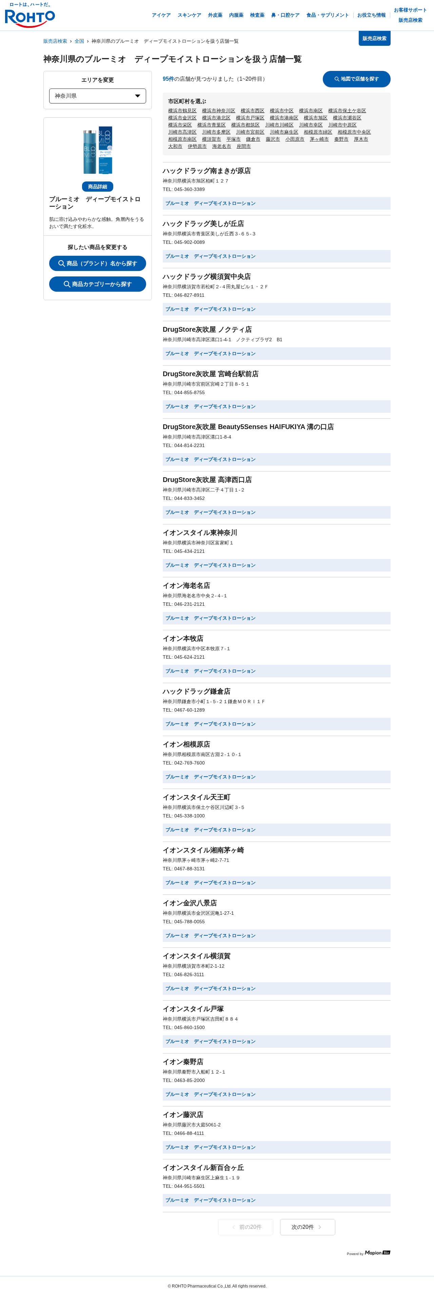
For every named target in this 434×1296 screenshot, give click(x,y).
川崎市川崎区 (279, 125)
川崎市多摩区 (216, 132)
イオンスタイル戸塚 (193, 1008)
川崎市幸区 (311, 125)
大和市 (175, 146)
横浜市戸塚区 (250, 117)
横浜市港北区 (216, 117)
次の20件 (303, 1227)
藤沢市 (273, 139)
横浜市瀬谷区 (347, 117)
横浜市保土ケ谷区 (347, 110)
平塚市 (233, 139)
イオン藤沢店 (183, 1114)
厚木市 (361, 139)
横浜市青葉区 (211, 125)
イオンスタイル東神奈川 (200, 532)
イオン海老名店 (186, 585)
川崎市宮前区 (250, 132)
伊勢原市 (197, 146)
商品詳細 (97, 186)
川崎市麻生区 (284, 132)
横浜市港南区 (284, 117)
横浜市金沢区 (182, 117)
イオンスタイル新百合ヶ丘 (203, 1167)
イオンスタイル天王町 (197, 797)
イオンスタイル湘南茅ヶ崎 (203, 850)
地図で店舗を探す (360, 78)
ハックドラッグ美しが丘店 (203, 223)
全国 (79, 41)
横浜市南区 (311, 110)
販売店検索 (55, 41)
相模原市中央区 (354, 132)
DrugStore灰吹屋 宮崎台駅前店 (211, 374)
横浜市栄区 (180, 125)
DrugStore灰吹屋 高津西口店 (207, 479)
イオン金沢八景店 (190, 903)
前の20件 (250, 1227)
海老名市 (221, 146)
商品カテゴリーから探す (102, 284)
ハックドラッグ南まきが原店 (207, 170)
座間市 (244, 146)
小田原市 (294, 139)
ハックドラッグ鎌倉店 (197, 691)
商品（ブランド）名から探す (102, 263)
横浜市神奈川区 (218, 110)
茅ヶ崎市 (319, 139)
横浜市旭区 (316, 117)
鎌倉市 (253, 139)
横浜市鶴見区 (182, 110)
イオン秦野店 (183, 1061)
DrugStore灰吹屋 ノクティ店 (207, 329)
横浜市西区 (252, 110)
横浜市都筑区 (245, 125)
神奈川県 (66, 96)
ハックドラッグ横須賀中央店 (207, 276)
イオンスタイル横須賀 (197, 956)
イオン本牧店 (183, 638)
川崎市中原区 (342, 125)
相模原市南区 (182, 139)
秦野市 (341, 139)
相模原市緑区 (318, 132)
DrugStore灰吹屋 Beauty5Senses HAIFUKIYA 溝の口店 (248, 426)
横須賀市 (211, 139)
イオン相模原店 (186, 744)
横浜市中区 (282, 110)
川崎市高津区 (182, 132)
